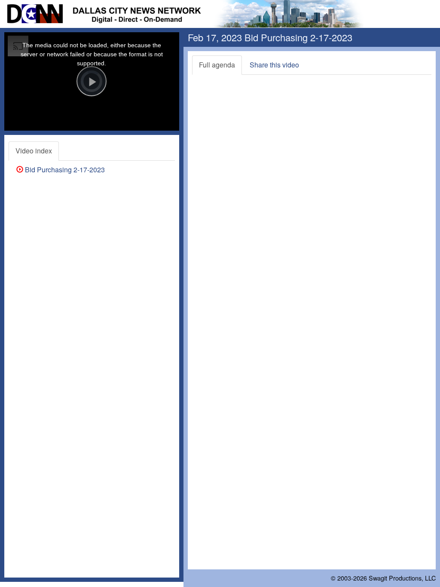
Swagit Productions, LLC (402, 577)
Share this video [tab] (274, 65)
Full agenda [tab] (217, 65)
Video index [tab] (33, 151)
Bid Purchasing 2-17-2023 (64, 169)
